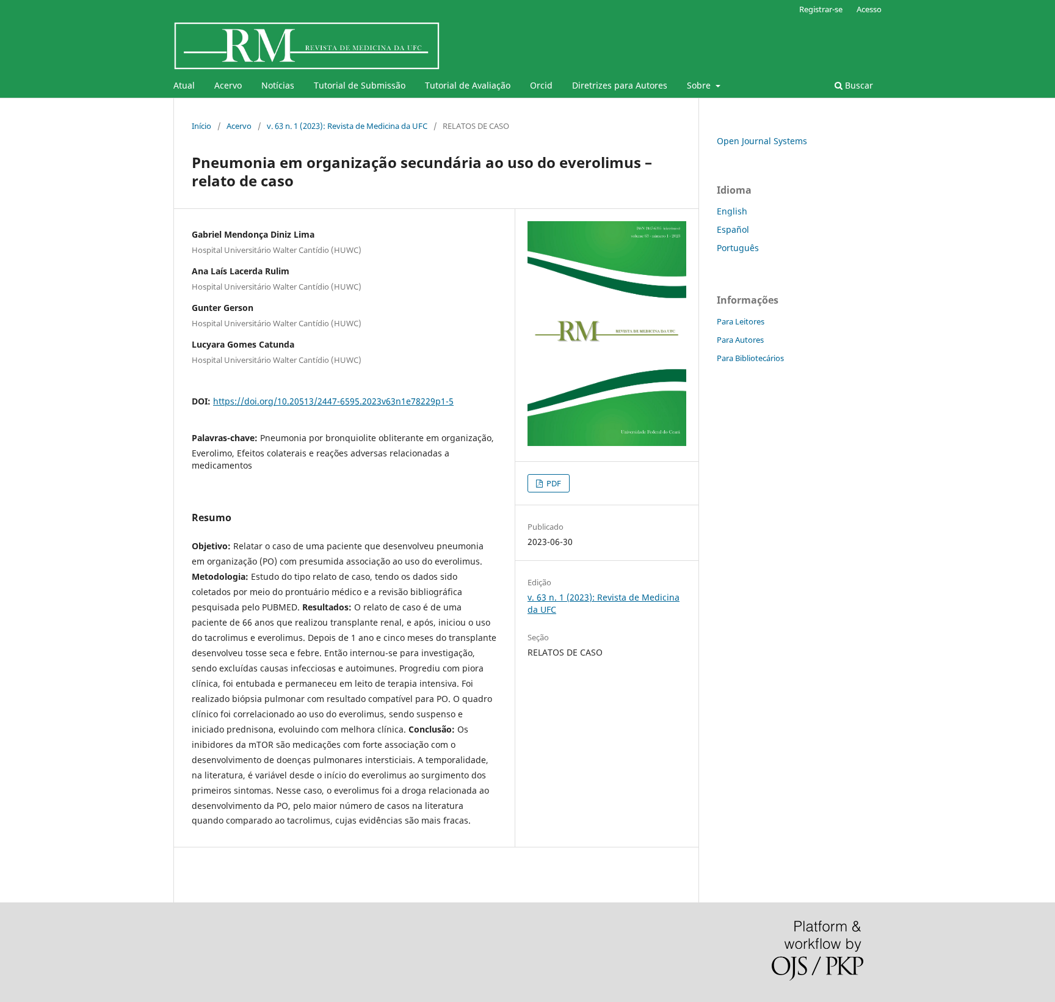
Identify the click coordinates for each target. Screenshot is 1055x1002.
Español (733, 229)
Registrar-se (821, 9)
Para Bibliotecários (750, 358)
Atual (184, 85)
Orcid (541, 85)
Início (201, 125)
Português (738, 248)
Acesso (869, 9)
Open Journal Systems (762, 141)
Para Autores (740, 339)
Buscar (858, 85)
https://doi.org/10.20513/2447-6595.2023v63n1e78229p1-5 (333, 401)
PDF (553, 483)
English (732, 211)
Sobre (700, 85)
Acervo (228, 85)
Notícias (277, 85)
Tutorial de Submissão (359, 85)
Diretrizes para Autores (619, 85)
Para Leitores (740, 321)
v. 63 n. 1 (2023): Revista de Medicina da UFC (347, 125)
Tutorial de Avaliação (467, 85)
